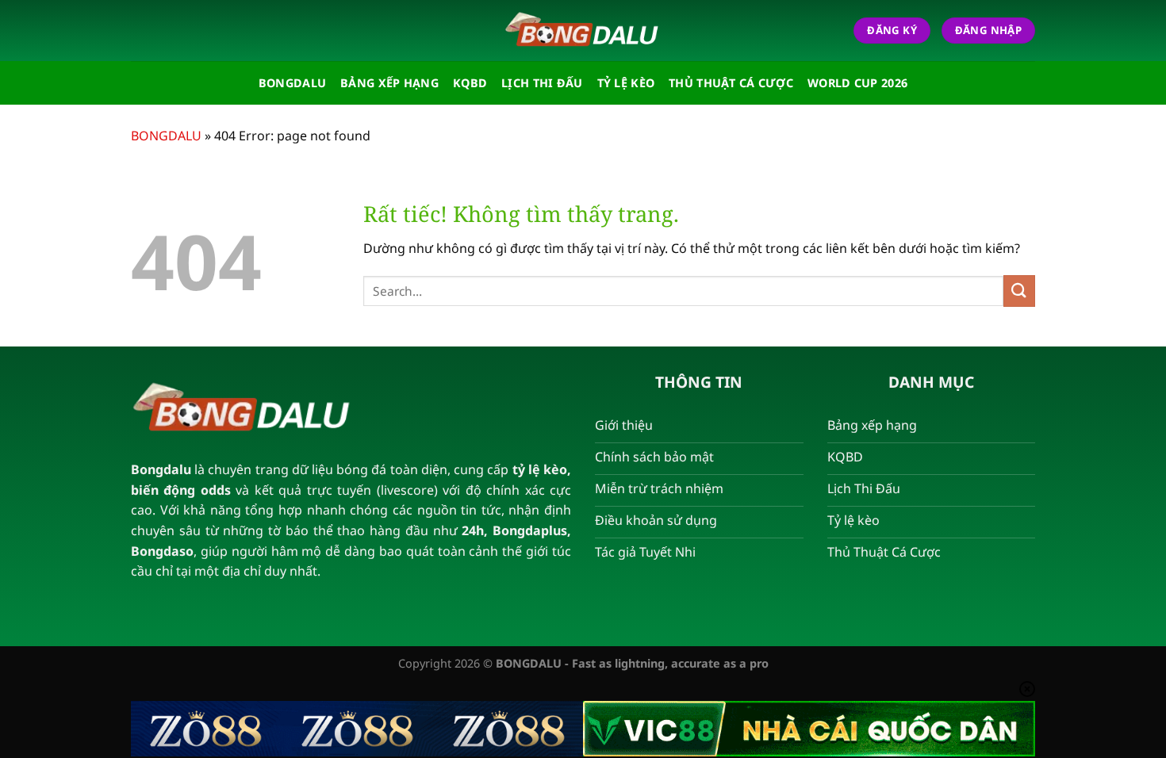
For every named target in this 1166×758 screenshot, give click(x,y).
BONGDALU (166, 135)
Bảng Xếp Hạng (389, 82)
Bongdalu (292, 82)
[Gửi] (1019, 290)
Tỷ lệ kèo (626, 82)
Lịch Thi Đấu (541, 82)
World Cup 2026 (857, 82)
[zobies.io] (583, 30)
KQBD (470, 82)
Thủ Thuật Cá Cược (731, 82)
